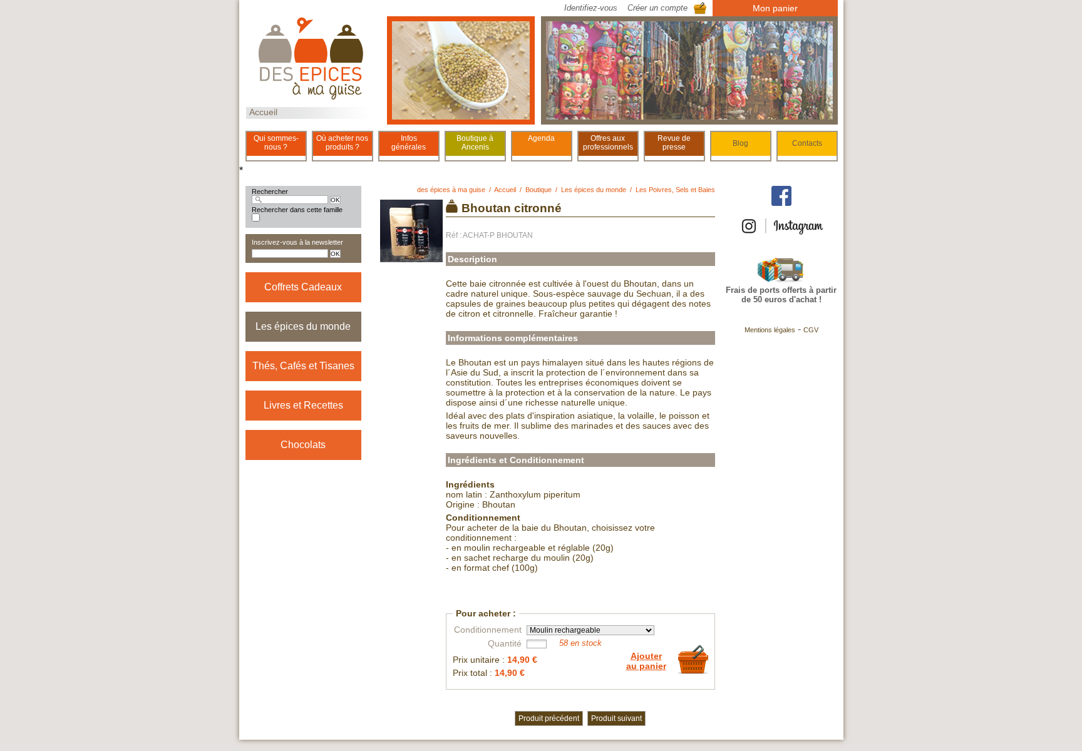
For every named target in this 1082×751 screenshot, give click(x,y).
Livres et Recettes (303, 405)
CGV (810, 330)
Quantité (505, 643)
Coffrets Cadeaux (303, 287)
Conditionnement (488, 630)
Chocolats (303, 444)
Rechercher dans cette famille (297, 209)
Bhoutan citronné (511, 208)
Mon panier (775, 8)
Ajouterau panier (646, 661)
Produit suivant (616, 718)
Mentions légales (770, 330)
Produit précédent (548, 718)
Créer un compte (657, 8)
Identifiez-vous (590, 8)
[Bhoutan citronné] (411, 257)
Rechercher (270, 191)
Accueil (263, 112)
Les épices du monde (303, 326)
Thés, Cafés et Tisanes (303, 365)
